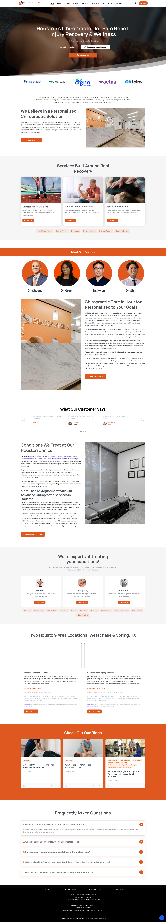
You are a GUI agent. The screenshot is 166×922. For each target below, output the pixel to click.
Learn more (27, 704)
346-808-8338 (86, 908)
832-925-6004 (86, 897)
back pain (54, 456)
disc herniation (73, 456)
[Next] (142, 420)
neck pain (60, 456)
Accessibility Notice (95, 889)
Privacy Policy (46, 889)
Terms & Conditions (70, 889)
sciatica (66, 456)
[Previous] (24, 420)
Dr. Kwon (99, 290)
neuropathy (57, 459)
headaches (24, 459)
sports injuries (32, 459)
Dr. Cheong (35, 290)
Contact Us (119, 889)
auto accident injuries (44, 459)
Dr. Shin (131, 290)
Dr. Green (67, 290)
